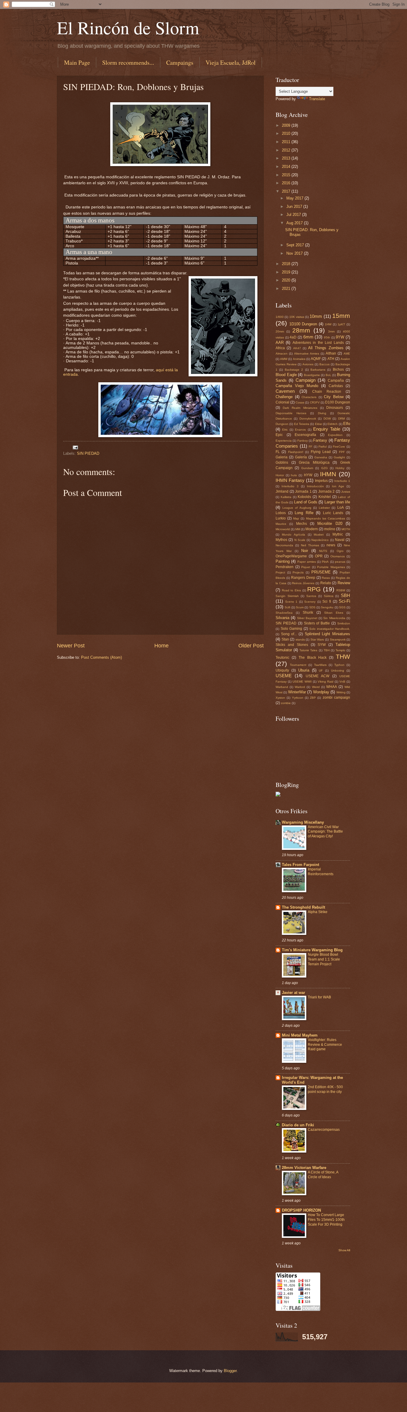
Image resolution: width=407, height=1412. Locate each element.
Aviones (307, 364)
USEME (284, 675)
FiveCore (339, 446)
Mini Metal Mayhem (300, 1035)
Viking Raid (325, 681)
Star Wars (317, 639)
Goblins (282, 462)
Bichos (338, 369)
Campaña (336, 380)
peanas (340, 561)
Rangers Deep (303, 577)
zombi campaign (336, 697)
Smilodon (343, 623)
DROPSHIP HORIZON (301, 1210)
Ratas (326, 577)
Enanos (300, 429)
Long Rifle (304, 513)
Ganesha (320, 457)
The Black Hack (313, 657)
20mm (280, 331)
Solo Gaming (291, 628)
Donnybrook (307, 418)
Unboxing (337, 670)
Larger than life (337, 502)
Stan (285, 639)
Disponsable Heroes (291, 413)
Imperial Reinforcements (320, 871)
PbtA (325, 561)
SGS (342, 607)
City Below (334, 397)
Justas (345, 491)
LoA (340, 507)
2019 (286, 272)
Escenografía (305, 435)
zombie (286, 703)
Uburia (303, 670)
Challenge (284, 397)
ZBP (313, 697)
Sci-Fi (344, 601)
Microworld (283, 529)
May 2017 (295, 198)
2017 (286, 191)
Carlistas (336, 386)
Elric (285, 429)
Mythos (281, 540)
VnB (342, 681)
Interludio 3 (290, 486)
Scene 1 (291, 601)
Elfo (346, 423)
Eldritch (332, 424)
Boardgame (312, 375)
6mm (308, 336)
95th (327, 337)
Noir (304, 550)
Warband (282, 687)
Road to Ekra (291, 590)
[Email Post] (75, 447)
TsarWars (320, 664)
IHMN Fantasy (290, 480)
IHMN (328, 474)
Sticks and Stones (292, 645)
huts (294, 475)
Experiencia (284, 440)
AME (347, 353)
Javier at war (293, 992)
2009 (286, 125)
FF (310, 446)
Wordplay (321, 692)
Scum (300, 607)
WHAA (331, 687)
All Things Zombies (326, 348)
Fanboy (302, 440)
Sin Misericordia (334, 618)
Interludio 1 (342, 480)
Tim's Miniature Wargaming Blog (312, 950)
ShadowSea (284, 612)
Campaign (306, 380)
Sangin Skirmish (287, 596)
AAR (280, 342)
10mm (316, 316)
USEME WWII (302, 681)
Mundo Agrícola (293, 534)
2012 (286, 150)
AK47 (297, 348)
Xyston (280, 697)
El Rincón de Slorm (128, 27)
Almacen (282, 353)
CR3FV (315, 402)
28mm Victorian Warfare (304, 1167)
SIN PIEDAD (88, 453)
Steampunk (338, 639)
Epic (279, 435)
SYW (322, 645)
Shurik (308, 612)
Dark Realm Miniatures (300, 407)
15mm (341, 315)
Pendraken (284, 567)
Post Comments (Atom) (101, 657)
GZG (324, 468)
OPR (319, 556)
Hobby (339, 468)
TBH (327, 650)
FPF (342, 452)
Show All (344, 1250)
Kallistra (286, 497)
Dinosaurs (334, 407)
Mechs (301, 523)
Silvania (282, 617)
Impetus (321, 480)
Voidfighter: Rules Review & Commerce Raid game (325, 1044)
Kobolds (304, 497)
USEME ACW (317, 676)
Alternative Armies (306, 353)
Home (161, 646)
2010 (286, 133)
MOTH (345, 529)
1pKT (341, 324)
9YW (340, 337)
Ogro (340, 551)
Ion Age (338, 486)
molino (329, 529)
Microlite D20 (329, 523)
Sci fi (326, 601)
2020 (286, 280)
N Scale (299, 540)
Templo (340, 650)
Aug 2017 (295, 223)
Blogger (230, 1370)
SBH (345, 595)
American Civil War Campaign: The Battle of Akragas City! (325, 832)
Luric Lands (333, 513)
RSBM (340, 590)
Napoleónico (320, 540)
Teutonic (282, 657)
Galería (301, 457)
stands (300, 639)
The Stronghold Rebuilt (303, 907)
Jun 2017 (294, 206)
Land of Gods (305, 502)
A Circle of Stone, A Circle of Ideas (323, 1174)
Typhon (339, 664)
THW (343, 656)
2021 (286, 288)
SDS (312, 607)
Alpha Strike (317, 912)
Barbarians (317, 369)
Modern (311, 529)
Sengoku (327, 607)
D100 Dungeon (337, 402)
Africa (280, 348)
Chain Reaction (326, 391)
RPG (314, 589)
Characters (309, 397)
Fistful (323, 446)
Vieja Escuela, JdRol (231, 62)
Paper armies (306, 561)
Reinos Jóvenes (303, 583)
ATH (330, 359)
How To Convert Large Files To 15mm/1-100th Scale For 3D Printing (326, 1220)
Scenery (310, 601)
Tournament (298, 664)
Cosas (300, 402)
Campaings (179, 62)
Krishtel (325, 497)
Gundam (307, 468)
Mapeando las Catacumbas (325, 518)
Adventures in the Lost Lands (318, 342)
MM (297, 529)
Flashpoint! (295, 452)
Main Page (77, 62)
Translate (317, 99)
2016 (286, 183)
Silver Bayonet (307, 618)
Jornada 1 (303, 491)
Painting (283, 561)
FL (278, 452)
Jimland (282, 491)
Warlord (300, 687)
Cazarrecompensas (324, 1130)
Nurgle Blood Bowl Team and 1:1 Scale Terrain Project (324, 959)
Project (280, 572)
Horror (280, 475)
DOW (327, 418)
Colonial (282, 402)
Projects (298, 572)
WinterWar (297, 692)
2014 (286, 166)
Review (344, 583)
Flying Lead (321, 452)
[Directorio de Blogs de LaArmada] (278, 795)
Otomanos (337, 556)
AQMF (316, 359)
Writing (341, 692)
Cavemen (285, 391)
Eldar (318, 424)
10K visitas (296, 316)
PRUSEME (321, 572)
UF (321, 670)
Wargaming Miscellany (303, 822)
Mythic (338, 534)
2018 (286, 264)
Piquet (305, 567)
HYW (308, 475)
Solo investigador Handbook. (329, 628)
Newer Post (71, 646)
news (331, 545)
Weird (316, 687)
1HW (328, 324)
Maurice (281, 523)
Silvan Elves (333, 612)
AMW (283, 359)
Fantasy (320, 440)
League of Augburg (296, 507)
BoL (328, 375)
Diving (322, 413)
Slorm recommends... (128, 62)
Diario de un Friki (298, 1125)
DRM (341, 418)
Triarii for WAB (319, 997)
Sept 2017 (295, 245)
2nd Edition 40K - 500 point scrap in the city (325, 1089)
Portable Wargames (331, 567)
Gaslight (339, 457)
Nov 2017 (295, 253)
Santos (311, 596)
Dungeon (282, 424)
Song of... (289, 634)
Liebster (324, 507)
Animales (299, 359)
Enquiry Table (326, 429)
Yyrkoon (297, 697)
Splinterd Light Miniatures (327, 634)
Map (296, 518)
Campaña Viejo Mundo (297, 385)
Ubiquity (282, 670)
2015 (286, 175)
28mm (301, 330)
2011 (286, 142)
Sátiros (328, 596)
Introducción (315, 486)
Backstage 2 (294, 369)
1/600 (280, 316)
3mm (331, 331)
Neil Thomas (310, 545)
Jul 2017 (294, 214)
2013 (286, 158)
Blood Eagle (286, 374)
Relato (325, 583)
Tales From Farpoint (300, 864)
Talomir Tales (308, 650)
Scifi (287, 607)
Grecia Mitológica (314, 462)
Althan (331, 353)
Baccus (324, 364)
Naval (339, 540)
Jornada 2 (326, 491)
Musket (319, 534)
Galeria (282, 457)
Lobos (281, 513)
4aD (293, 337)
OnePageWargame (291, 556)
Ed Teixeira (301, 424)
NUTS (323, 551)
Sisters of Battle (317, 623)
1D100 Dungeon (303, 324)
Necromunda (284, 545)
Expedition (335, 435)
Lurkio (281, 518)
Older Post (251, 646)
